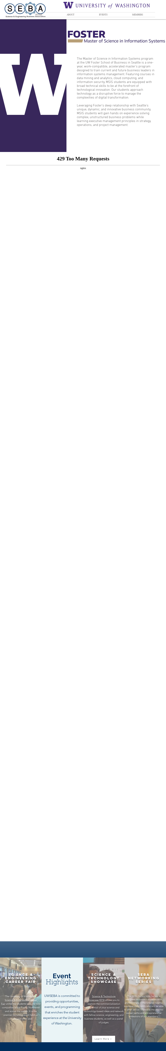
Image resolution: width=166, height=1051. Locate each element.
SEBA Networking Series (145, 996)
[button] (70, 14)
